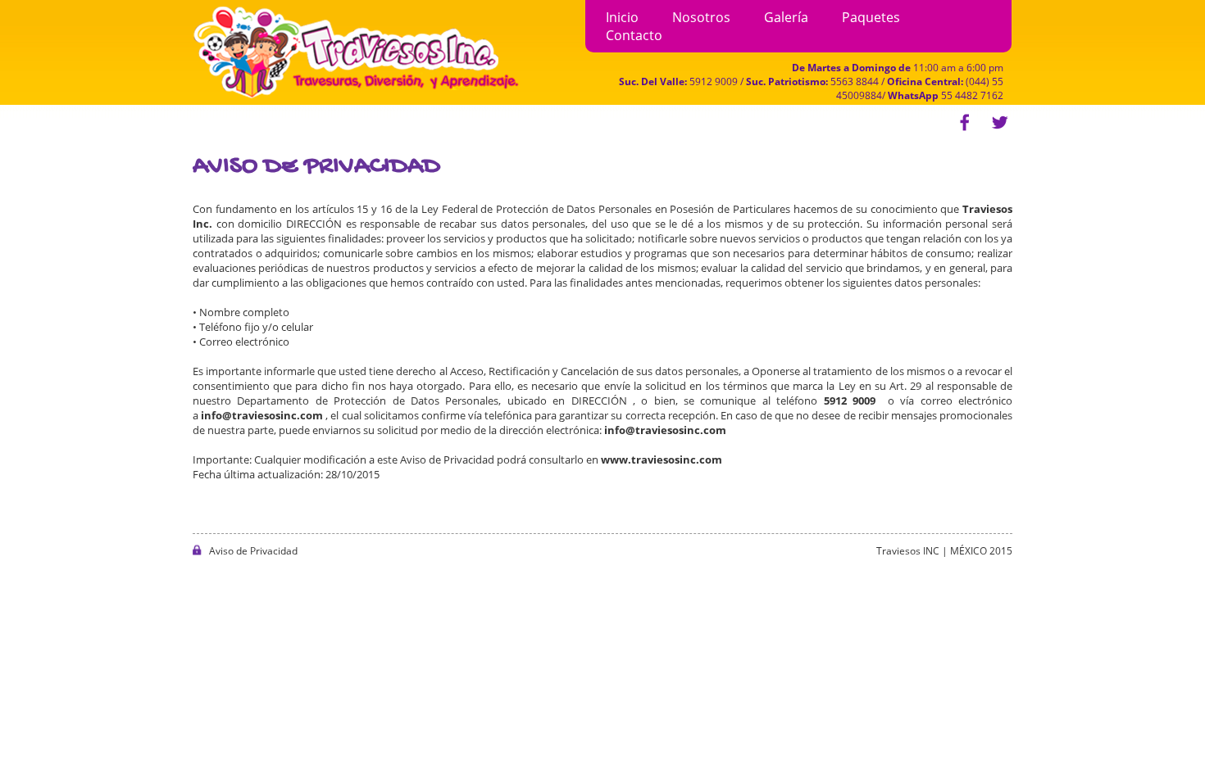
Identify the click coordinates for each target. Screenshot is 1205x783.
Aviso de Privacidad (253, 551)
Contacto (634, 35)
